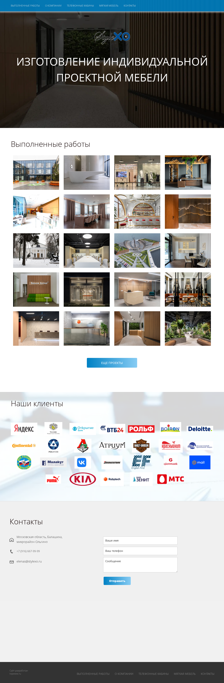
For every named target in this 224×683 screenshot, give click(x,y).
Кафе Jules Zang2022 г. (187, 287)
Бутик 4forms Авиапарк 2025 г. (137, 170)
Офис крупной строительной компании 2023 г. (87, 248)
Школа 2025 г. (36, 170)
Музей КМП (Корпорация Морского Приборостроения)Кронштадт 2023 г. (137, 248)
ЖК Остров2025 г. (86, 170)
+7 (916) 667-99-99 (28, 551)
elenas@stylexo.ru (29, 561)
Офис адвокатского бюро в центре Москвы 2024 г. (86, 209)
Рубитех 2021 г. (86, 323)
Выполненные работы (25, 5)
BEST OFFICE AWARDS (36, 338)
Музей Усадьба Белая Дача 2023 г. (36, 248)
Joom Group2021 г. (188, 323)
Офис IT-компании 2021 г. (137, 323)
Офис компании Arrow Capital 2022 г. (137, 287)
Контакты (130, 5)
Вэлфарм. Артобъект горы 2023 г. (187, 209)
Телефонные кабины (80, 5)
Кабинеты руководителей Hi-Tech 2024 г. (188, 170)
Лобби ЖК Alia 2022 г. (86, 287)
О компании (53, 5)
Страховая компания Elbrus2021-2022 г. (36, 323)
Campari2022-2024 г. (137, 209)
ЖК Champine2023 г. (188, 248)
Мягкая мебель (108, 5)
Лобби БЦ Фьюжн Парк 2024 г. (36, 209)
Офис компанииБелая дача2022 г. (36, 287)
